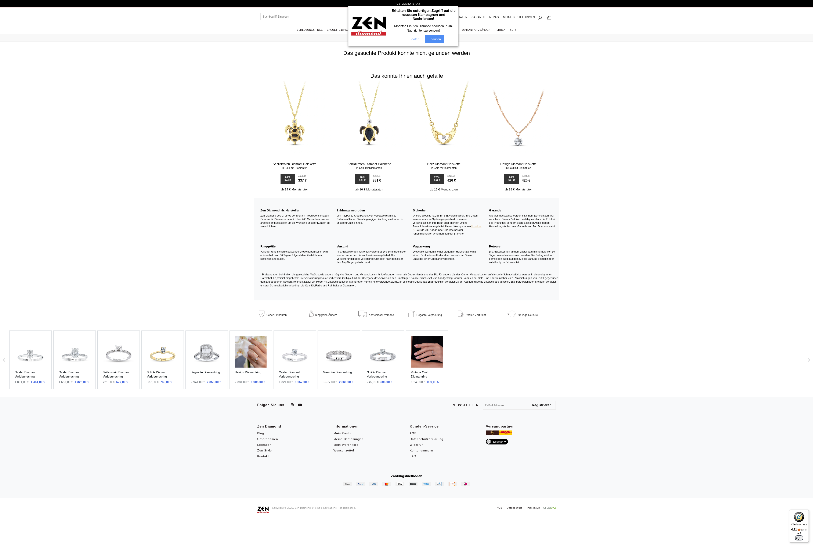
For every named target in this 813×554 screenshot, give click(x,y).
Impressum (534, 508)
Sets (513, 29)
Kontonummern (421, 450)
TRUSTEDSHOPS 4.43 (406, 3)
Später (414, 39)
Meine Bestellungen (348, 439)
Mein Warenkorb (345, 444)
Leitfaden (264, 444)
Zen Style (264, 450)
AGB (413, 433)
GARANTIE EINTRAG (485, 17)
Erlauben (435, 39)
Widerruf (416, 444)
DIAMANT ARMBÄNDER (476, 29)
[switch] (799, 537)
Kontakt (263, 456)
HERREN (500, 29)
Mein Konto (342, 433)
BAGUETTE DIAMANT (340, 29)
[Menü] (806, 512)
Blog (260, 433)
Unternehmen (267, 439)
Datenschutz (514, 508)
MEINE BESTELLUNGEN (519, 17)
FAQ (413, 456)
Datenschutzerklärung (426, 439)
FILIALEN (461, 17)
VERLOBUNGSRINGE (310, 29)
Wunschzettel (343, 450)
